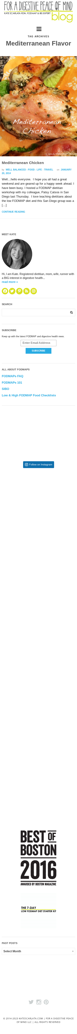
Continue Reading (13, 211)
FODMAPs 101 (12, 382)
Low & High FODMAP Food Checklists (29, 395)
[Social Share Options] (12, 526)
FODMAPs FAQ (12, 376)
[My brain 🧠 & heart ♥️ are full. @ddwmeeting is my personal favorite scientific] (38, 676)
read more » (10, 281)
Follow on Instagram (40, 464)
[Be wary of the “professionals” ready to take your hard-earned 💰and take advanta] (38, 500)
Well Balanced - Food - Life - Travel (29, 169)
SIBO (5, 389)
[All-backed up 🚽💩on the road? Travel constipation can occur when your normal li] (38, 559)
